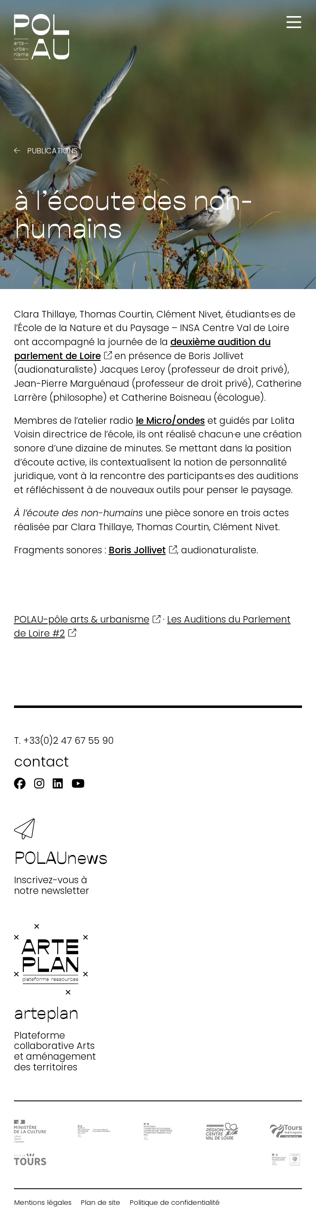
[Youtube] (78, 784)
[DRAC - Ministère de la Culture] (30, 1131)
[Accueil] (42, 37)
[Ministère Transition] (158, 1131)
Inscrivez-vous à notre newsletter (61, 871)
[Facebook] (20, 784)
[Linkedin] (58, 784)
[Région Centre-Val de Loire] (222, 1131)
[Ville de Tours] (30, 1159)
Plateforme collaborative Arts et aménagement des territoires (55, 1037)
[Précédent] (17, 151)
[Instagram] (39, 784)
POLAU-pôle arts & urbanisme (81, 619)
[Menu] (294, 22)
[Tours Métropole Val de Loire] (286, 1131)
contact (41, 761)
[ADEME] (286, 1160)
